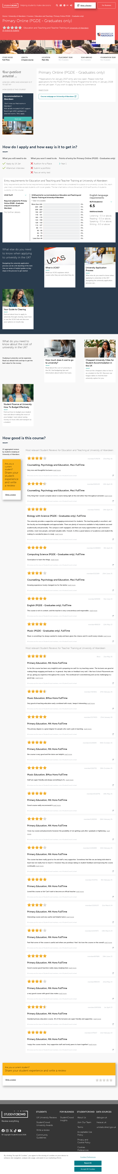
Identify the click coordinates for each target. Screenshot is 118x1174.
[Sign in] (71, 5)
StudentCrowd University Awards (44, 1123)
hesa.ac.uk (101, 1122)
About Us (81, 1117)
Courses (30, 16)
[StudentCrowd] (10, 5)
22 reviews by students (10, 31)
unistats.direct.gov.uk (106, 1127)
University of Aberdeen (17, 16)
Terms (80, 1127)
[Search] (57, 5)
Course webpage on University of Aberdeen (57, 96)
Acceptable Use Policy (84, 1133)
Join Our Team (84, 1122)
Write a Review (85, 6)
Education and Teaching (43, 16)
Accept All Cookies (88, 1169)
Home (5, 16)
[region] (59, 1163)
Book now (18, 119)
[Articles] (61, 5)
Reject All (87, 1163)
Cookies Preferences (83, 1148)
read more (43, 90)
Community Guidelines (42, 1136)
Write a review (10, 495)
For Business (106, 5)
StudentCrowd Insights (67, 1119)
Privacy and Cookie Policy (83, 1141)
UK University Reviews (46, 1117)
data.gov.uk (102, 1117)
